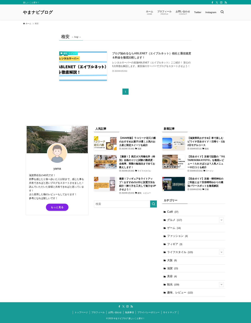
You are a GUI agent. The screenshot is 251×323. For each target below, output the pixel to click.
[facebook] (212, 2)
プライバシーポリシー (148, 312)
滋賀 (172, 268)
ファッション (177, 235)
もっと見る (57, 207)
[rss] (226, 2)
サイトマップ (169, 312)
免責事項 (129, 312)
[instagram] (221, 2)
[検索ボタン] (222, 12)
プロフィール (98, 312)
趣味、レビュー (180, 292)
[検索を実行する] (153, 204)
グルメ (174, 219)
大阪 (172, 260)
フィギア (174, 244)
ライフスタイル (180, 252)
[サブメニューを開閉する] (221, 220)
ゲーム (174, 227)
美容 (172, 276)
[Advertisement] (57, 244)
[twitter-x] (217, 2)
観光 (173, 284)
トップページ (81, 312)
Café (172, 211)
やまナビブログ (38, 12)
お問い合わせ (115, 312)
